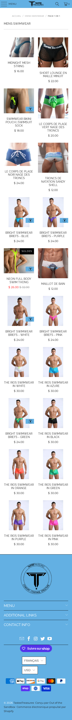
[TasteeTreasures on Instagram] (36, 639)
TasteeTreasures (23, 702)
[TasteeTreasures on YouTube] (50, 639)
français (31, 660)
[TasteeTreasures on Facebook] (29, 639)
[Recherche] (57, 4)
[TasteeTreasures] (36, 4)
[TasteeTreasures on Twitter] (43, 639)
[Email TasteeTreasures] (22, 639)
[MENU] (2, 4)
